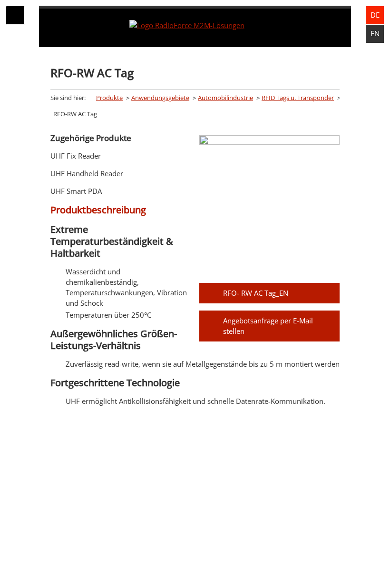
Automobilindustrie (225, 97)
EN (375, 33)
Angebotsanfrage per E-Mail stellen (268, 326)
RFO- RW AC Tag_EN (255, 293)
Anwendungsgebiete (160, 97)
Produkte (109, 97)
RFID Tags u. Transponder (298, 97)
